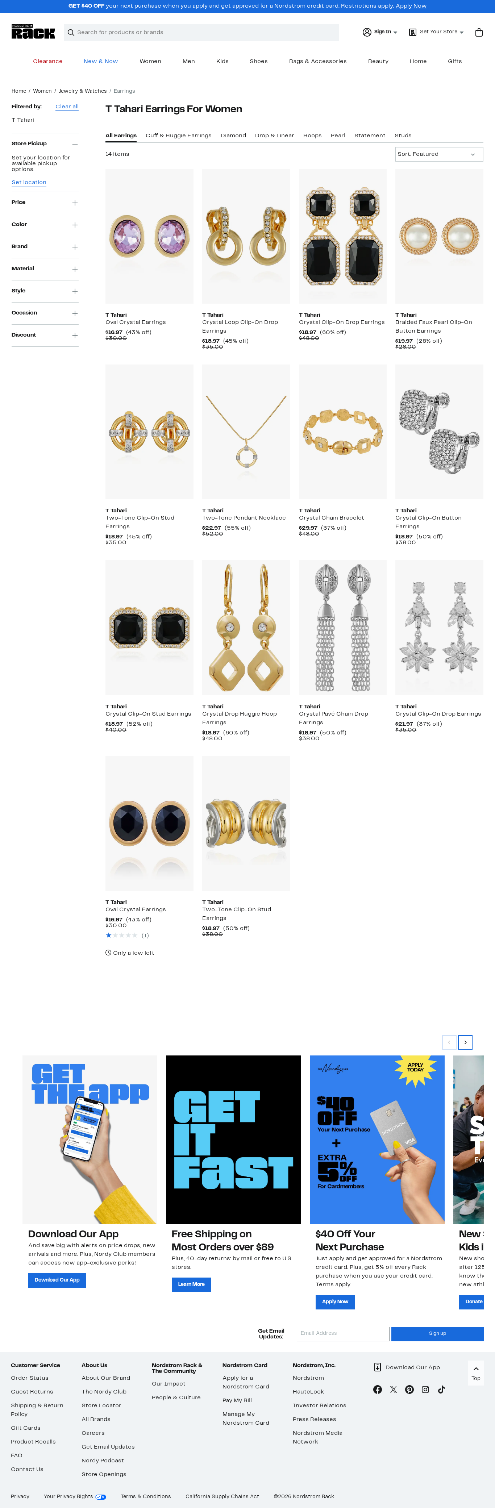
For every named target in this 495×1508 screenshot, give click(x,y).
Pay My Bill (237, 1400)
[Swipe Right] (465, 1042)
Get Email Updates (108, 1447)
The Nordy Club (104, 1392)
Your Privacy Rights (68, 1497)
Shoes (259, 61)
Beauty (378, 61)
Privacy (20, 1497)
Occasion (24, 313)
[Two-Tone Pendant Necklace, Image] (246, 431)
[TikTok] (441, 1391)
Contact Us (27, 1469)
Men (189, 61)
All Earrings (121, 135)
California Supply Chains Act (222, 1497)
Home (418, 61)
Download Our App (57, 1280)
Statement (370, 135)
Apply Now (411, 6)
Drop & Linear (274, 135)
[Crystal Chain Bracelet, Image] (343, 431)
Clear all (67, 106)
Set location (29, 182)
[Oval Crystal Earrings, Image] (149, 236)
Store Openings (104, 1474)
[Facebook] (377, 1391)
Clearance (48, 61)
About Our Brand (106, 1378)
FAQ (16, 1455)
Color (19, 224)
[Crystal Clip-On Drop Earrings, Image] (343, 236)
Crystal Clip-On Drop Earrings (342, 322)
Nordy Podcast (103, 1460)
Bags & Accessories (318, 61)
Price (18, 202)
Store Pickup (29, 143)
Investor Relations (319, 1405)
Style (18, 290)
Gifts (455, 61)
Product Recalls (33, 1442)
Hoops (312, 135)
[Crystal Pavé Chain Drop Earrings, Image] (343, 627)
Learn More (191, 1284)
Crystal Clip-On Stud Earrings (148, 714)
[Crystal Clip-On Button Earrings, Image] (439, 431)
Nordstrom (308, 1378)
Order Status (30, 1378)
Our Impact (169, 1384)
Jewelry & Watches (83, 91)
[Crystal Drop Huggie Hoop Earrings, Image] (246, 627)
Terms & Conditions (146, 1497)
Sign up (437, 1334)
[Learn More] (233, 1139)
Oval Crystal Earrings (135, 322)
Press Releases (314, 1419)
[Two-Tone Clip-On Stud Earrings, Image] (149, 431)
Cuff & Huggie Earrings (179, 135)
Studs (403, 135)
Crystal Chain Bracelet (331, 518)
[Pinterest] (409, 1391)
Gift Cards (26, 1428)
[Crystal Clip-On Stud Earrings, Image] (149, 627)
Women (150, 61)
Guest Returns (32, 1392)
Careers (93, 1433)
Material (23, 268)
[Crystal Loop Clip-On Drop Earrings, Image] (246, 236)
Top (476, 1378)
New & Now (101, 61)
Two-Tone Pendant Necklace (244, 518)
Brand (20, 246)
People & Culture (176, 1397)
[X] (393, 1391)
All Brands (96, 1419)
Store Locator (101, 1405)
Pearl (338, 135)
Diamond (233, 135)
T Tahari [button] (23, 120)
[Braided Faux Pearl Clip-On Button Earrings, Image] (439, 236)
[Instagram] (425, 1391)
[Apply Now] (377, 1139)
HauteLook (308, 1392)
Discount (24, 335)
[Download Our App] (89, 1139)
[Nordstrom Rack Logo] (33, 31)
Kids (222, 61)
